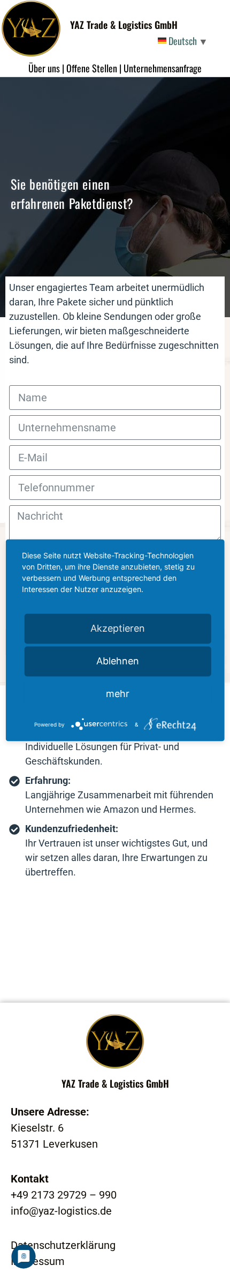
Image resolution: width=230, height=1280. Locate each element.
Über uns (44, 68)
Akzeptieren (117, 628)
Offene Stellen (91, 68)
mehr (117, 693)
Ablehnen (117, 661)
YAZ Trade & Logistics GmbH (124, 25)
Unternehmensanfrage (163, 68)
